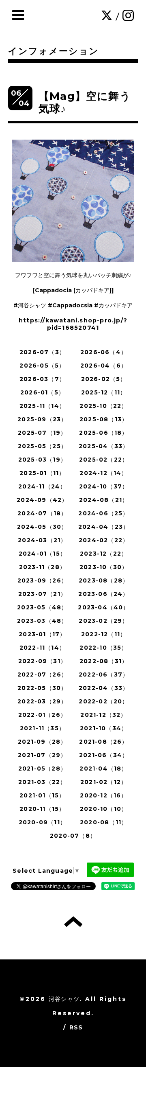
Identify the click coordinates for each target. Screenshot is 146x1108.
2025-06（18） (103, 432)
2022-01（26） (42, 714)
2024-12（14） (103, 473)
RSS (76, 1027)
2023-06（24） (103, 594)
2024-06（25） (103, 513)
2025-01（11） (42, 473)
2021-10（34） (103, 728)
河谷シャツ (64, 999)
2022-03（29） (42, 701)
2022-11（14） (42, 647)
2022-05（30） (42, 688)
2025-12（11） (103, 392)
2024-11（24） (42, 486)
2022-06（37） (104, 674)
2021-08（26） (103, 741)
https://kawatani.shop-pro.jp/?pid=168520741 (73, 324)
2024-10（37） (103, 486)
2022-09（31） (42, 661)
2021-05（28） (42, 768)
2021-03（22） (42, 782)
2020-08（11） (103, 822)
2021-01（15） (42, 795)
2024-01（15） (42, 553)
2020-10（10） (103, 808)
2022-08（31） (103, 661)
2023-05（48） (42, 607)
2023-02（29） (103, 620)
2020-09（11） (42, 822)
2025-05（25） (42, 446)
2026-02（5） (104, 379)
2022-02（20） (103, 701)
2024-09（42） (42, 500)
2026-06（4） (103, 352)
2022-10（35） (103, 647)
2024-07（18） (42, 513)
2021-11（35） (42, 728)
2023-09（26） (42, 580)
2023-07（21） (42, 594)
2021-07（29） (42, 755)
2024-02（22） (104, 540)
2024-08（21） (103, 500)
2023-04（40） (103, 607)
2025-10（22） (103, 405)
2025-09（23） (42, 419)
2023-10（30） (103, 567)
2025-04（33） (104, 446)
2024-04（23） (103, 526)
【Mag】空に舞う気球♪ (85, 102)
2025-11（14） (42, 405)
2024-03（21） (42, 540)
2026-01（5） (42, 392)
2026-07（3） (42, 352)
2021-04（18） (103, 768)
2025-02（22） (103, 459)
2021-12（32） (103, 714)
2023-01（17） (42, 634)
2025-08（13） (103, 419)
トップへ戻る (73, 921)
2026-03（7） (42, 379)
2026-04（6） (103, 365)
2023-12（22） (103, 553)
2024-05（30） (42, 526)
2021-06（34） (103, 755)
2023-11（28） (42, 567)
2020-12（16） (103, 795)
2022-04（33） (104, 688)
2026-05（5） (42, 365)
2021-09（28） (42, 741)
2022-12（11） (103, 634)
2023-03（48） (42, 620)
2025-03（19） (42, 459)
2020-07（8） (73, 835)
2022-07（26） (42, 674)
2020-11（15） (42, 808)
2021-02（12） (103, 782)
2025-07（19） (42, 432)
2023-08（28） (104, 580)
